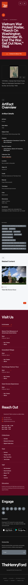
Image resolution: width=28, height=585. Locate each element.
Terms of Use (20, 580)
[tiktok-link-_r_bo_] (23, 508)
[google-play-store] (20, 530)
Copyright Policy (20, 578)
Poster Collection (6, 157)
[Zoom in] (13, 77)
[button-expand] (23, 268)
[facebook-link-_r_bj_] (3, 508)
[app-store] (7, 530)
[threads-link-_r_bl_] (11, 508)
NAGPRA (5, 578)
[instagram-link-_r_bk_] (7, 508)
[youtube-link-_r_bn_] (19, 508)
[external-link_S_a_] (14, 418)
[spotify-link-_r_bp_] (3, 512)
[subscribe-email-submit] (23, 552)
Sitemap (13, 580)
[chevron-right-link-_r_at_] (24, 303)
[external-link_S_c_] (14, 421)
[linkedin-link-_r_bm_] (15, 508)
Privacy (6, 580)
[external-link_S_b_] (14, 419)
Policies (11, 578)
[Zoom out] (16, 77)
